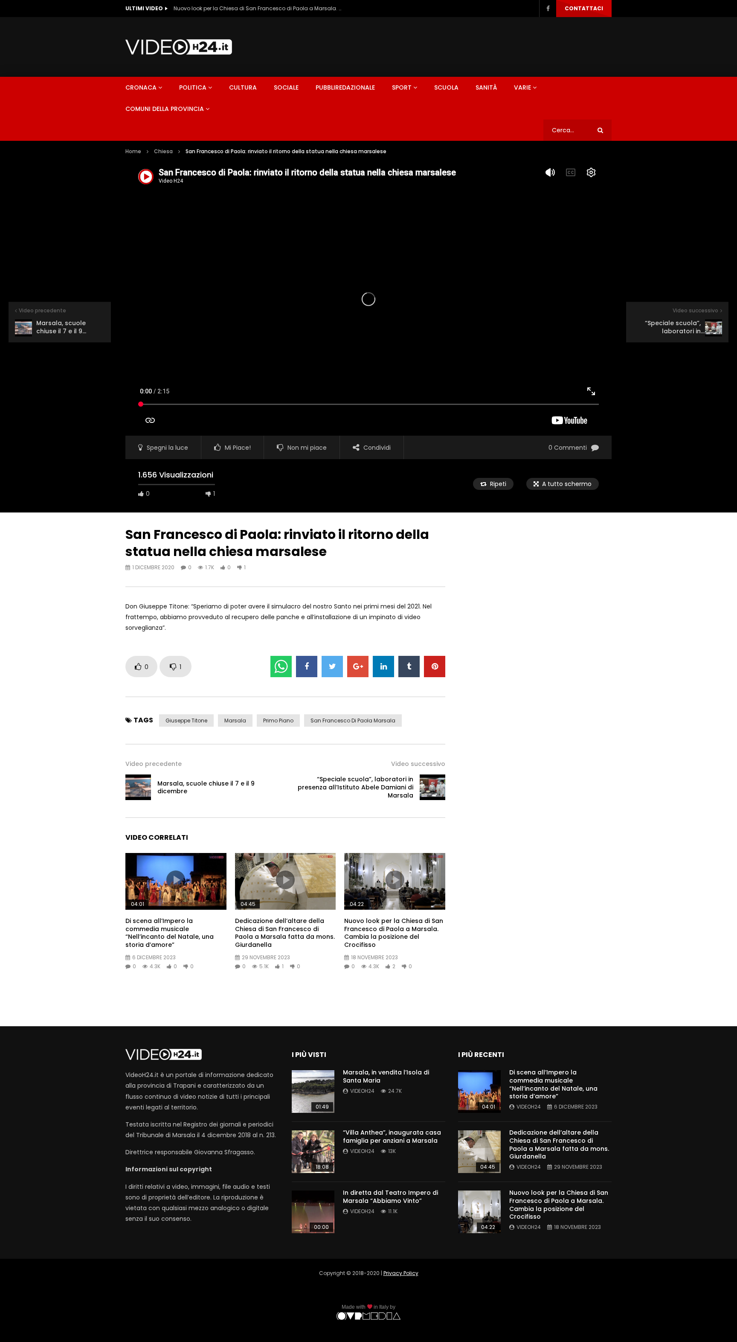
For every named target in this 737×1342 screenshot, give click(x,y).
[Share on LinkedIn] (383, 666)
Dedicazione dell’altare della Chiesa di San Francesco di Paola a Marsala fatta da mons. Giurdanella (285, 933)
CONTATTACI (584, 8)
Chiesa (163, 151)
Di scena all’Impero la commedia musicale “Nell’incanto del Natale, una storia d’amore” (169, 933)
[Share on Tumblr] (409, 666)
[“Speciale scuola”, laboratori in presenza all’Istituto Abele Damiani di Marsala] (432, 787)
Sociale (286, 87)
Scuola (446, 87)
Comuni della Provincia (164, 109)
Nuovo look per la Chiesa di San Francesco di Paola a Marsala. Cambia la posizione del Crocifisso (259, 8)
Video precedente (153, 764)
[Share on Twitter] (332, 666)
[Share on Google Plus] (357, 666)
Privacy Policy (400, 1273)
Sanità (486, 87)
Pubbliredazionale (345, 87)
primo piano (278, 720)
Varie (522, 87)
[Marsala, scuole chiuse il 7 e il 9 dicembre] (138, 787)
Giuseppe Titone (186, 720)
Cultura (243, 87)
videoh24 (362, 1091)
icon (175, 879)
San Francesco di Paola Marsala (352, 720)
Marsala (235, 720)
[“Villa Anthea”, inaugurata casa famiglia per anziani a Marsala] (313, 1151)
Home (133, 151)
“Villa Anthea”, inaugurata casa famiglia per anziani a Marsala (392, 1136)
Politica (192, 87)
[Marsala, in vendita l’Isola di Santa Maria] (313, 1091)
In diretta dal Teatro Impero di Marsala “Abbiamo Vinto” (390, 1196)
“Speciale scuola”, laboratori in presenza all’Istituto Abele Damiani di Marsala (355, 787)
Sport (402, 87)
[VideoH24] (178, 47)
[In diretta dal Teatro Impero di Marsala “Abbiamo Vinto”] (313, 1212)
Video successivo (418, 764)
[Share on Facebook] (306, 666)
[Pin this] (434, 666)
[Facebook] (547, 8)
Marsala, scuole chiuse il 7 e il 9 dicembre (206, 787)
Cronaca (141, 87)
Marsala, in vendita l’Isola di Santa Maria (386, 1076)
